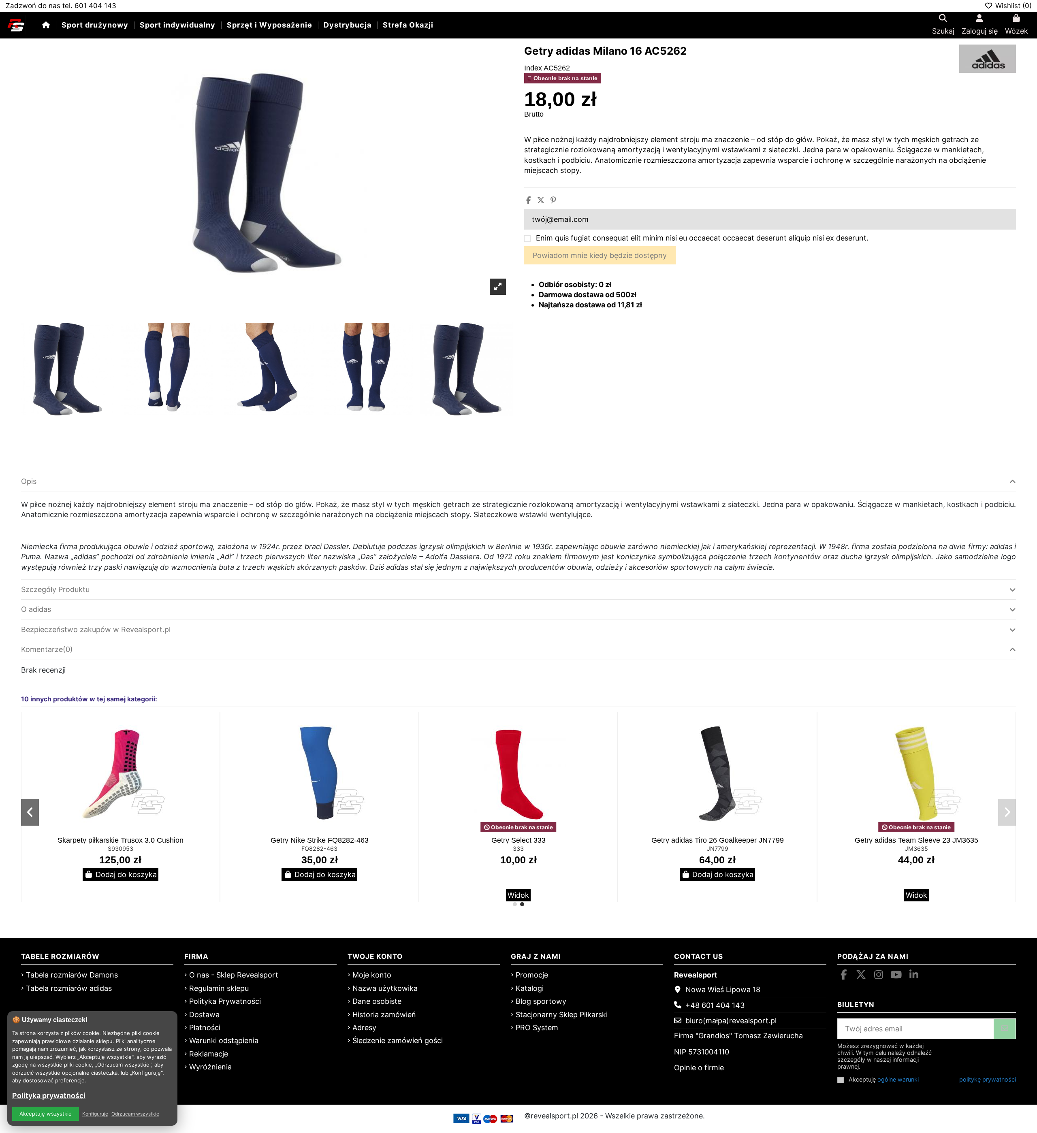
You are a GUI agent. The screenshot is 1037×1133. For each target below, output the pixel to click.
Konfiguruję (95, 1114)
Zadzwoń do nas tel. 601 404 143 (61, 6)
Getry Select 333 (518, 840)
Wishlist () (1012, 6)
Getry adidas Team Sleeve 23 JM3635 (916, 840)
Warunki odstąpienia (223, 1040)
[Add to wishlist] (212, 726)
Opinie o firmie (699, 1067)
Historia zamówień (384, 1014)
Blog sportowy (541, 1001)
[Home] (46, 24)
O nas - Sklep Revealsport (233, 975)
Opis (28, 481)
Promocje (532, 975)
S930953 (120, 848)
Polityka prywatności (48, 1095)
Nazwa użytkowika (385, 988)
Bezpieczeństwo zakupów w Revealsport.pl (96, 629)
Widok (518, 895)
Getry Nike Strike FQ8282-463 (320, 840)
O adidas (36, 609)
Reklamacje (208, 1054)
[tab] (518, 482)
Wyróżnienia (210, 1067)
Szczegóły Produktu (55, 589)
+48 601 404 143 (715, 1005)
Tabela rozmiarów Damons (72, 975)
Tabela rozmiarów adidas (69, 988)
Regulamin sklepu (219, 988)
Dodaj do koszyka (126, 874)
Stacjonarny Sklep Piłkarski (562, 1014)
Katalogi (530, 988)
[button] (515, 904)
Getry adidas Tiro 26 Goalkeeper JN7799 (717, 840)
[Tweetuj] (540, 200)
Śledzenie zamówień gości (397, 1040)
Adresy (364, 1027)
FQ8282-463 (319, 848)
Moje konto (371, 975)
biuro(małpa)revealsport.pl (731, 1020)
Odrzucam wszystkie (135, 1114)
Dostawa (204, 1014)
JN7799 (717, 848)
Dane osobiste (376, 1001)
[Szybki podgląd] (212, 742)
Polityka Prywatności (225, 1001)
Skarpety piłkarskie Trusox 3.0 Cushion (121, 840)
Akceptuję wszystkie (45, 1113)
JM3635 (916, 848)
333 (518, 848)
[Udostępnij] (528, 200)
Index (533, 68)
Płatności (204, 1027)
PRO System (537, 1027)
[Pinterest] (553, 200)
